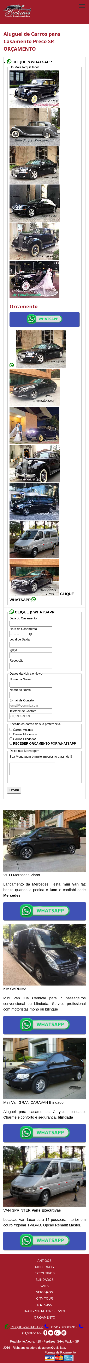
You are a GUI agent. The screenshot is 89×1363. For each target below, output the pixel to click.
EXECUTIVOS (45, 1273)
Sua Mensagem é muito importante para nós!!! (41, 756)
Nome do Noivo (20, 690)
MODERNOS (44, 1267)
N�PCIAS (44, 1305)
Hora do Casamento (23, 629)
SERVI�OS (44, 1292)
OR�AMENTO (44, 1317)
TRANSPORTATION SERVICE (44, 1311)
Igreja (13, 650)
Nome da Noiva (20, 679)
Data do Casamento (23, 618)
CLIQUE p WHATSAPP (27, 1327)
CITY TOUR (44, 1298)
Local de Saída (20, 639)
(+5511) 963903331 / (63, 1327)
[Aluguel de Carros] (17, 15)
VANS (44, 1286)
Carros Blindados (24, 739)
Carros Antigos (23, 729)
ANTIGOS (44, 1260)
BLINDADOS (45, 1279)
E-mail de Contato (22, 700)
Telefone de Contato (23, 711)
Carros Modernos (25, 734)
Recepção (16, 660)
